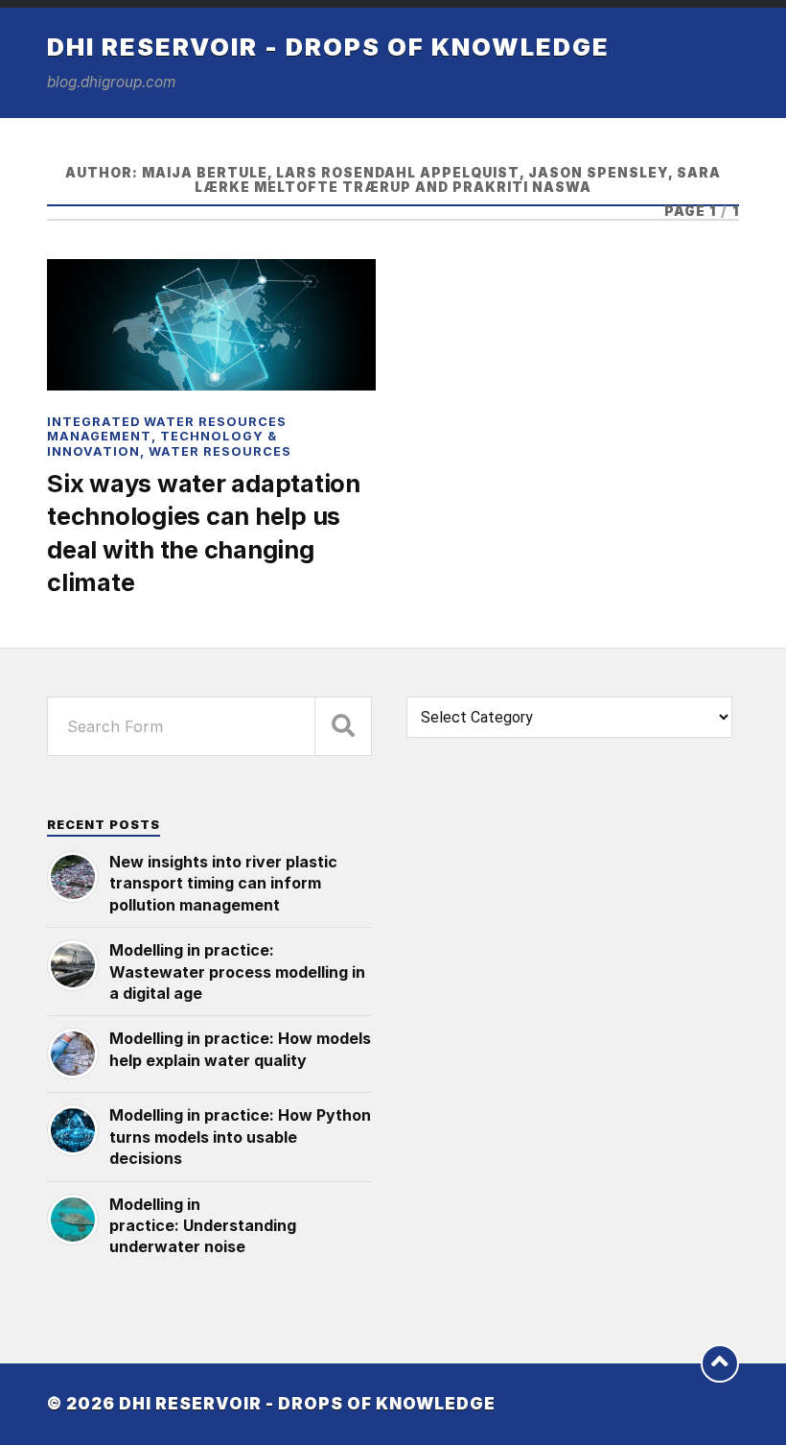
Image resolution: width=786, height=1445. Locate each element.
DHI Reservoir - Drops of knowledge (328, 46)
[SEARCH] (343, 726)
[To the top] (720, 1363)
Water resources (220, 451)
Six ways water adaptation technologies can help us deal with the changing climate (203, 532)
